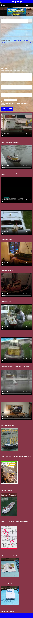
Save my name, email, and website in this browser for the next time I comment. (14, 104)
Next (31, 42)
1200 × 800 (14, 40)
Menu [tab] (7, 5)
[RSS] (20, 2)
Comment (3, 71)
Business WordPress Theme (8, 614)
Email (2, 91)
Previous (3, 42)
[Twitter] (17, 2)
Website (2, 99)
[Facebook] (15, 2)
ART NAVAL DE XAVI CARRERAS (22, 40)
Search (2, 18)
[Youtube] (12, 2)
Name (2, 84)
